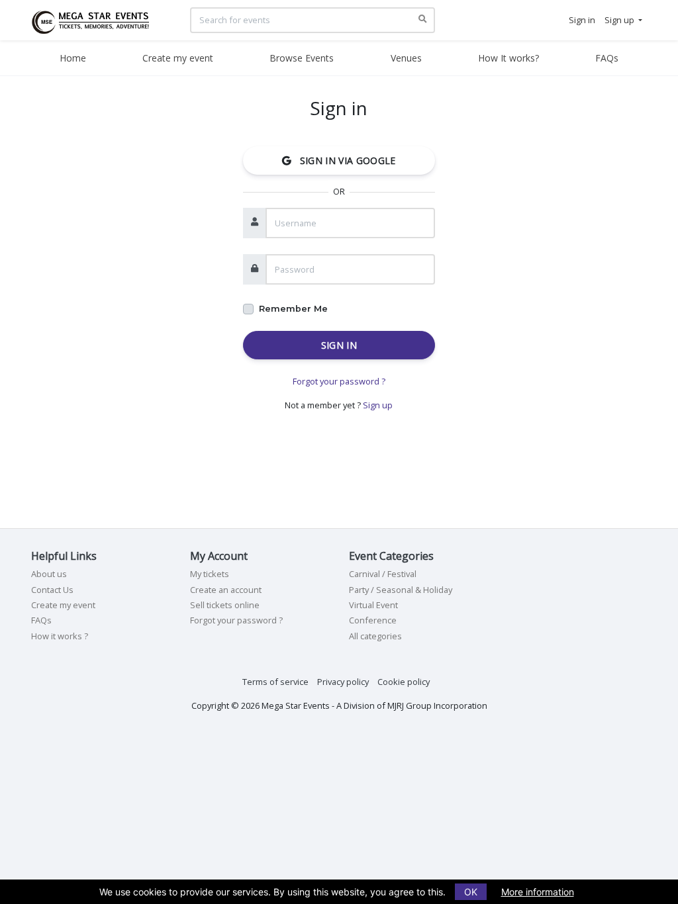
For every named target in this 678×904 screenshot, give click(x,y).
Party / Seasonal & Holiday (400, 590)
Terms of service (275, 682)
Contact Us (52, 590)
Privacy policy (343, 682)
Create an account (226, 590)
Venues (406, 58)
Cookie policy (403, 682)
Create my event (177, 58)
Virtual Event (373, 605)
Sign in (339, 345)
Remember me (293, 309)
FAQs (606, 58)
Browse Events (301, 58)
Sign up (378, 405)
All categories (375, 636)
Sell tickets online (225, 605)
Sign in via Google (343, 160)
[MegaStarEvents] (94, 19)
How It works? (508, 58)
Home (73, 58)
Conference (373, 620)
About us (49, 574)
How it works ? (59, 636)
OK (470, 891)
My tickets (209, 574)
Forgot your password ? (339, 381)
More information (537, 891)
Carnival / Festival (382, 574)
